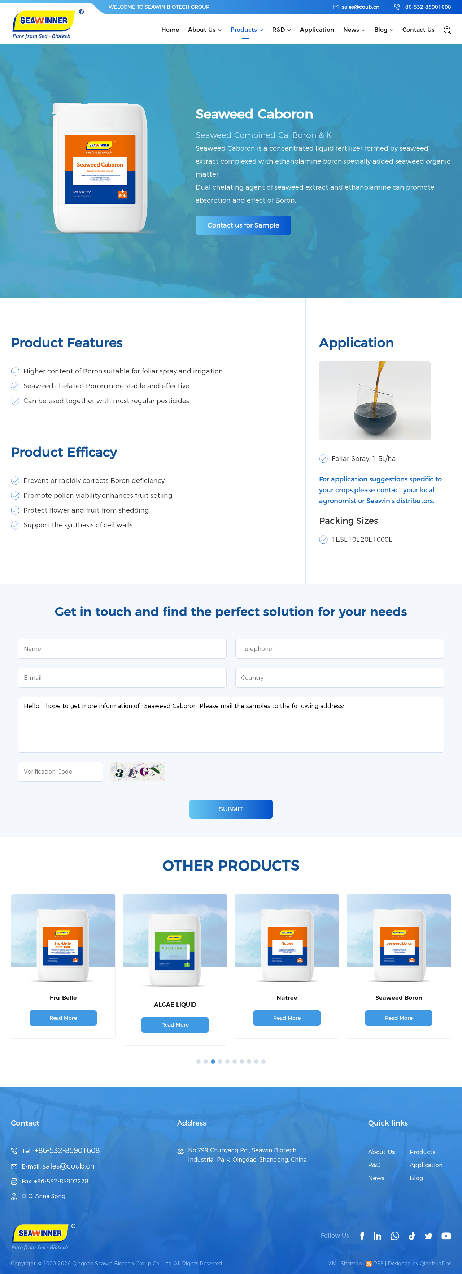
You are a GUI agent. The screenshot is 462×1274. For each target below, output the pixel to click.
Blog (380, 29)
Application (317, 29)
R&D (278, 29)
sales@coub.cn (360, 7)
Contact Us (418, 29)
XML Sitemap (345, 1263)
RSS (378, 1263)
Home (170, 29)
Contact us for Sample (243, 225)
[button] (198, 1061)
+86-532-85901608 (427, 7)
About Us (201, 29)
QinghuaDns (435, 1263)
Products (244, 29)
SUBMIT (231, 809)
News (351, 29)
